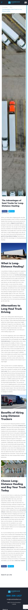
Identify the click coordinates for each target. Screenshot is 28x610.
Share (5, 211)
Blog (11, 7)
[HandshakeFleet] (14, 2)
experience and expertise (7, 547)
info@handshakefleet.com (14, 599)
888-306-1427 (14, 595)
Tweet (12, 211)
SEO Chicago (6, 213)
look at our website (20, 560)
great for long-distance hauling (9, 236)
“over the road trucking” (20, 275)
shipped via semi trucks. (17, 223)
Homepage (5, 7)
